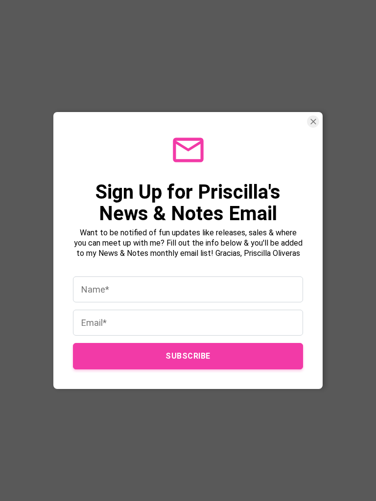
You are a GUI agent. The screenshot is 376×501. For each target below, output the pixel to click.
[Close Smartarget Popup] (313, 121)
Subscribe (188, 356)
